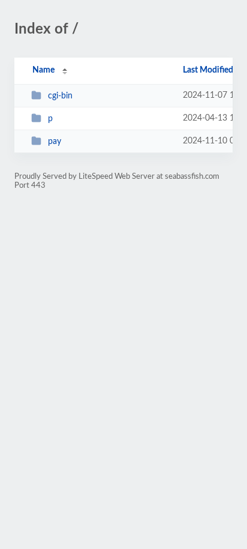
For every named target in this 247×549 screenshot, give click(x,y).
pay (54, 141)
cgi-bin (60, 96)
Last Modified (208, 70)
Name (43, 70)
